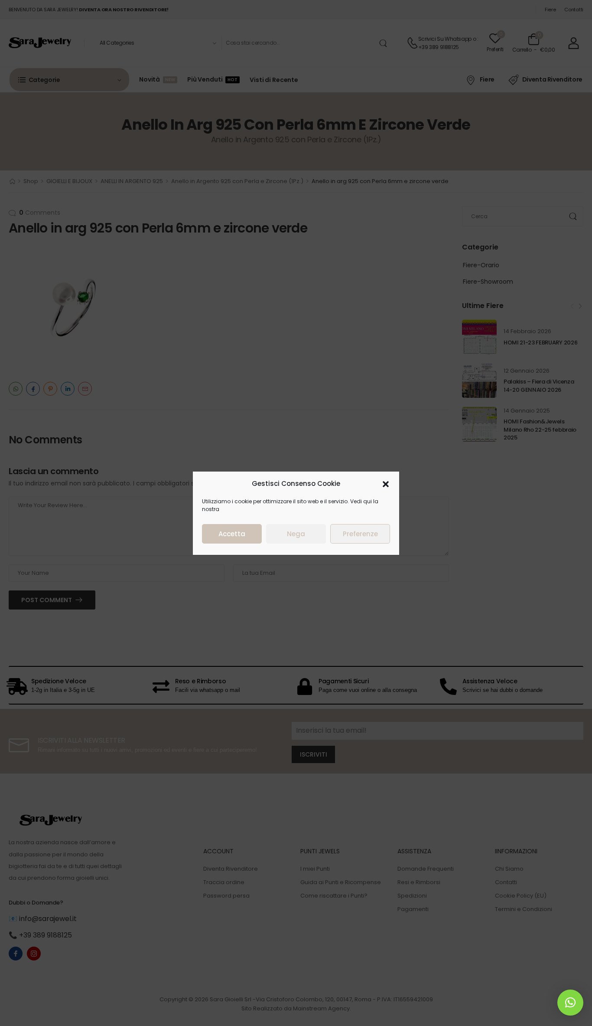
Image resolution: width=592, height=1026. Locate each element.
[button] (385, 483)
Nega (296, 533)
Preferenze (360, 533)
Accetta (231, 533)
